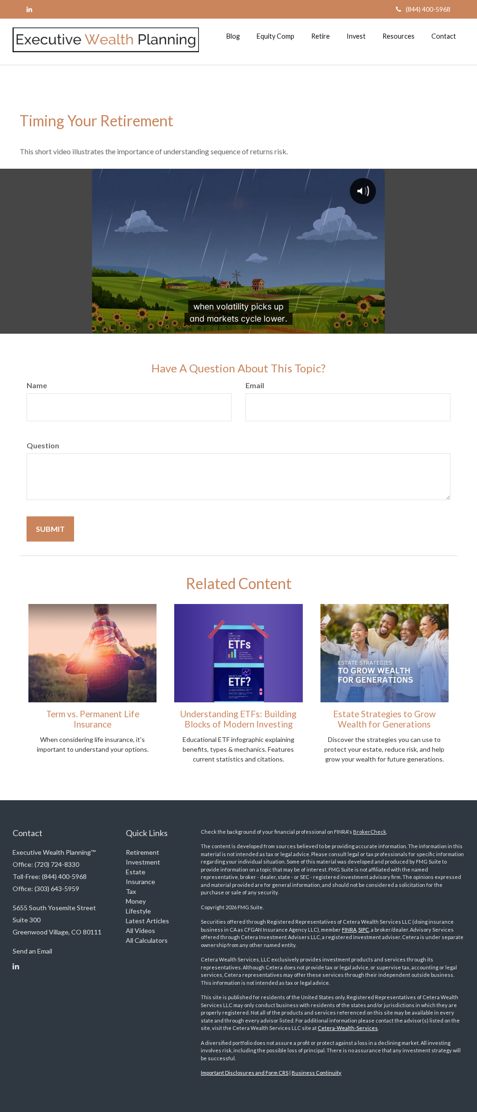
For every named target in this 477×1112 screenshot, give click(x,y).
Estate (135, 872)
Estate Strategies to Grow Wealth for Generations (384, 719)
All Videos (140, 930)
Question (43, 445)
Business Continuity (316, 1073)
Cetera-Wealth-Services (348, 1028)
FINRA (349, 930)
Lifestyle (138, 911)
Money (136, 901)
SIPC (363, 930)
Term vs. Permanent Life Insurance (92, 719)
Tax (131, 891)
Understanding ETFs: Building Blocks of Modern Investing (238, 719)
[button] (233, 36)
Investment (143, 862)
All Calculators (147, 940)
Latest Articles (147, 921)
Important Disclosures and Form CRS (244, 1073)
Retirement (142, 852)
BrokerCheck (369, 832)
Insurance (140, 881)
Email (254, 385)
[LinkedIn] (29, 9)
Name (37, 385)
